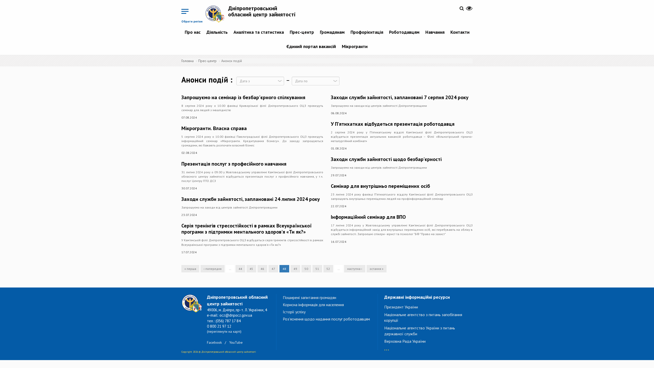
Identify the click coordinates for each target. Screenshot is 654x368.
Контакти (460, 32)
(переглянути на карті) (224, 331)
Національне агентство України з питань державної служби (419, 330)
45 (251, 269)
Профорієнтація (367, 32)
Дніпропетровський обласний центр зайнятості (262, 11)
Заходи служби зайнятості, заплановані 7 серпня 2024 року (400, 97)
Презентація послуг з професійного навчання (233, 164)
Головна (187, 61)
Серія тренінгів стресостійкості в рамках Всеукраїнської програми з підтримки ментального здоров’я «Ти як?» (246, 229)
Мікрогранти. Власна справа (214, 128)
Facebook (214, 342)
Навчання (435, 32)
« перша (190, 269)
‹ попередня (212, 269)
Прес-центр (302, 32)
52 (328, 269)
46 (262, 269)
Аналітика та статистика (258, 32)
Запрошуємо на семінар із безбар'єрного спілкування (243, 97)
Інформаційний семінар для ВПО (368, 217)
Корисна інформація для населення (313, 304)
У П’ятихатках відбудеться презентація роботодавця (392, 124)
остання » (376, 269)
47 (273, 269)
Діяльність (217, 32)
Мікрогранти (355, 46)
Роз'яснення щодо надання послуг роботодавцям (326, 318)
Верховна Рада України (405, 341)
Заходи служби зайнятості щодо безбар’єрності (386, 159)
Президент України (401, 306)
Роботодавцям (404, 32)
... (386, 347)
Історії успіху (294, 311)
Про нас (193, 32)
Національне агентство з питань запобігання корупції (423, 317)
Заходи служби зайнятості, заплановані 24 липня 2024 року (250, 199)
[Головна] (216, 13)
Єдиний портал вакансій (311, 46)
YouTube (236, 342)
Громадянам (332, 32)
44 (240, 269)
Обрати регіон (192, 21)
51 (317, 269)
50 (306, 269)
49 (295, 269)
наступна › (354, 269)
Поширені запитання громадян (309, 297)
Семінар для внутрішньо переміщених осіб (380, 186)
